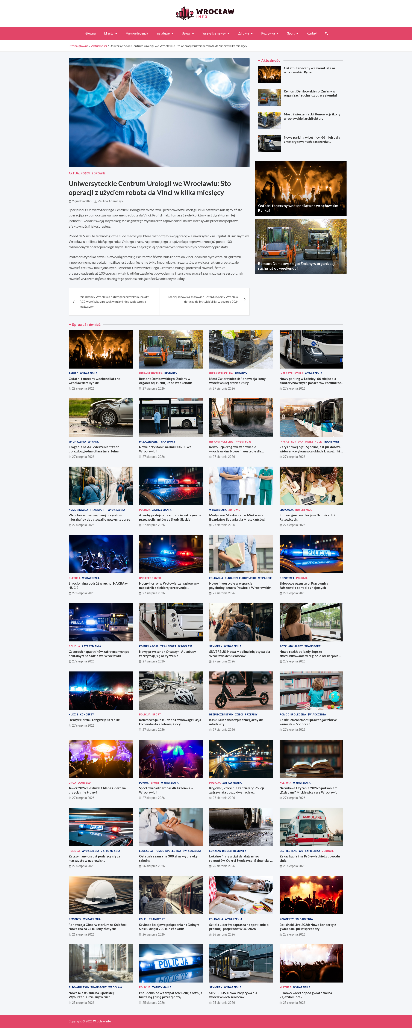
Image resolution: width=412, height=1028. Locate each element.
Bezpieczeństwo (221, 714)
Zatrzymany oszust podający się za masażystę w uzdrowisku (94, 858)
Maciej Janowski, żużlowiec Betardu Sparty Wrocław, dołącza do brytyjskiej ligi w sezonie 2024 (203, 299)
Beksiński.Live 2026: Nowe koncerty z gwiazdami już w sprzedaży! (308, 927)
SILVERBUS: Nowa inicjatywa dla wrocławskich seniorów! (233, 995)
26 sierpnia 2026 (153, 866)
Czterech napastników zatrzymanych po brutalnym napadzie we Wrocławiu (99, 654)
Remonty (170, 373)
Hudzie (73, 714)
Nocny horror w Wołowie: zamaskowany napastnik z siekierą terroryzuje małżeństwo (169, 587)
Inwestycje (243, 441)
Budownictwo (79, 987)
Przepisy (251, 714)
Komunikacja (78, 509)
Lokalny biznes (220, 851)
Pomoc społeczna (293, 714)
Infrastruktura (151, 373)
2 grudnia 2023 (82, 201)
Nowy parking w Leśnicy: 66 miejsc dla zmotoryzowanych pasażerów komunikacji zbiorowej (312, 141)
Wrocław (185, 646)
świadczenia (317, 714)
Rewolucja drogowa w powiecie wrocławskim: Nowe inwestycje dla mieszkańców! (235, 451)
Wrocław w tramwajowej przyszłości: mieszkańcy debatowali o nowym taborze (99, 517)
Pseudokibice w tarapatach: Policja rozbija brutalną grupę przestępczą (170, 995)
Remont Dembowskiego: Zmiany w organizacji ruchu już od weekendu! (310, 93)
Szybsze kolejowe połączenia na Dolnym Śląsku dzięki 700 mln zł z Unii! (169, 927)
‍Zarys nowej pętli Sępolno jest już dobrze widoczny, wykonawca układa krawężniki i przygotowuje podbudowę (310, 451)
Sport (291, 33)
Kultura (74, 578)
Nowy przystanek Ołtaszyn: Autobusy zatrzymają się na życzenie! (167, 654)
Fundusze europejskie (240, 578)
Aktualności (79, 173)
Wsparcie (265, 578)
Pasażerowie (148, 441)
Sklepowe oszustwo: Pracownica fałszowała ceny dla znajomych (304, 585)
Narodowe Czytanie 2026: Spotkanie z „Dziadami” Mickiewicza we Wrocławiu (309, 790)
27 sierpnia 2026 (153, 388)
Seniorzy (215, 646)
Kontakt (312, 33)
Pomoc (144, 782)
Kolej (143, 919)
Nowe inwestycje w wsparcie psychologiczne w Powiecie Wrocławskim (240, 585)
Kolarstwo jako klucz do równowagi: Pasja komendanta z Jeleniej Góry (170, 722)
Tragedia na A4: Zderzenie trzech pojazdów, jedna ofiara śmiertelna (94, 449)
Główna (90, 33)
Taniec (73, 373)
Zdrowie (243, 33)
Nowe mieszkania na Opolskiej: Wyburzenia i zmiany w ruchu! (92, 995)
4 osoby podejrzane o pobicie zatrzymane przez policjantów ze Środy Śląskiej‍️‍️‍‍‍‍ (170, 517)
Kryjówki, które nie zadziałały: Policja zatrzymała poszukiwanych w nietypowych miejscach (237, 792)
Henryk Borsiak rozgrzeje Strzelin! (94, 720)
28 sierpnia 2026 (83, 388)
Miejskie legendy (137, 33)
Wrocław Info (102, 1021)
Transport (167, 441)
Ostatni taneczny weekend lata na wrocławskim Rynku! (310, 70)
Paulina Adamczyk (110, 201)
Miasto (109, 33)
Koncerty (87, 714)
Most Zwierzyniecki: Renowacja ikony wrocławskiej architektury (312, 116)
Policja (144, 509)
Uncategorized (150, 578)
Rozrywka (268, 33)
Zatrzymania (161, 509)
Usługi (186, 33)
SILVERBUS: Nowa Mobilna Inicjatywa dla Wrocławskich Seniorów (239, 654)
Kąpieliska (312, 851)
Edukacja (287, 509)
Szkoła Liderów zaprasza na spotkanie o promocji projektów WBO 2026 (238, 927)
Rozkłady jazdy (291, 646)
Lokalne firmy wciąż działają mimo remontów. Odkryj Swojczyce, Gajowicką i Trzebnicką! (240, 860)
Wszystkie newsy (214, 33)
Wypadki (94, 441)
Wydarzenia (88, 373)
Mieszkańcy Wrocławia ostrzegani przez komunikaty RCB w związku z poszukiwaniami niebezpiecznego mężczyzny (114, 301)
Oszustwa (287, 578)
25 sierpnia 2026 (294, 934)
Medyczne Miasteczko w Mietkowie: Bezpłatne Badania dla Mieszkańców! (237, 517)
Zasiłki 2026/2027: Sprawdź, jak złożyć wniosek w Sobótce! (308, 722)
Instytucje (163, 33)
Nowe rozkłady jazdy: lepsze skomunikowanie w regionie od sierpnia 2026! (309, 656)
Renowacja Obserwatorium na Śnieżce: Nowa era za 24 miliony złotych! (98, 927)
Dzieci (239, 714)
